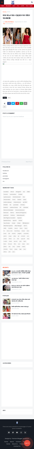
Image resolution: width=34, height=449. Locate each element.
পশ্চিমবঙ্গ (10, 241)
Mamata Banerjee (8, 210)
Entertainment (17, 197)
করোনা (2, 6)
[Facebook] (9, 103)
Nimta (12, 212)
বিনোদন (8, 12)
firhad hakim (7, 199)
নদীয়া (18, 239)
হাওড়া (24, 249)
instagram (6, 178)
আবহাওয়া (16, 228)
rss (3, 181)
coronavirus (13, 194)
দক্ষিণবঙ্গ (10, 239)
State (20, 220)
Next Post (29, 162)
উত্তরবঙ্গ (23, 231)
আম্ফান (26, 228)
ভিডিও (15, 244)
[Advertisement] (17, 341)
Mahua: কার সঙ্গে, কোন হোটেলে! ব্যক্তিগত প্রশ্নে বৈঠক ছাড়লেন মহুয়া (21, 286)
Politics (13, 215)
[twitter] (17, 259)
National (6, 212)
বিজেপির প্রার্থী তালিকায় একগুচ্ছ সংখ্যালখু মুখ (20, 306)
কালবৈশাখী (13, 233)
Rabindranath (20, 215)
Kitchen (23, 205)
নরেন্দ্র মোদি (23, 239)
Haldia (19, 199)
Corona (6, 194)
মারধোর (23, 244)
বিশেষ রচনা (10, 244)
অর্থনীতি (5, 228)
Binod (12, 191)
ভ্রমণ (19, 244)
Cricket (20, 194)
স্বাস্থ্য (20, 249)
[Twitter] (13, 103)
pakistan (6, 215)
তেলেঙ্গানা (5, 239)
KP (20, 207)
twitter (5, 173)
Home (4, 12)
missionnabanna (19, 210)
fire (24, 197)
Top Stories (7, 223)
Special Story (7, 220)
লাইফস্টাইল (6, 249)
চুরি (18, 236)
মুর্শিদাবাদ (5, 246)
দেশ (14, 239)
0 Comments (9, 23)
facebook (6, 171)
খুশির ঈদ (5, 236)
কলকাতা (5, 233)
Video (18, 223)
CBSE (28, 191)
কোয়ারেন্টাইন (19, 233)
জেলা (28, 236)
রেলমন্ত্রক (18, 246)
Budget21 (18, 191)
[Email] (25, 103)
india (24, 199)
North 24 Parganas (21, 212)
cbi (24, 191)
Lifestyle (25, 207)
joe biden (15, 205)
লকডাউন (23, 246)
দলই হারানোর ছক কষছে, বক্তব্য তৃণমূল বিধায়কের (21, 314)
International (17, 202)
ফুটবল (14, 6)
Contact (18, 442)
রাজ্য (9, 246)
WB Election (26, 223)
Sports (15, 220)
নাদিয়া (28, 239)
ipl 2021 (25, 202)
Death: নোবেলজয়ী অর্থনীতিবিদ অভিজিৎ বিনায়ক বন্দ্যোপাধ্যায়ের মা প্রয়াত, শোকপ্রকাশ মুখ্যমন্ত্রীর (21, 272)
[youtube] (17, 260)
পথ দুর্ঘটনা (5, 241)
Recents (6, 267)
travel (13, 223)
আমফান (21, 228)
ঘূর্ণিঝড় (15, 236)
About (12, 442)
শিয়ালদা (11, 249)
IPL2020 (8, 6)
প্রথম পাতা (15, 241)
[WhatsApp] (21, 103)
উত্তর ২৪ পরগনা (9, 231)
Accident (6, 191)
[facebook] (17, 258)
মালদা (28, 244)
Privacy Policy (24, 444)
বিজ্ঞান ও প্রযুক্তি (29, 6)
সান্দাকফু (16, 249)
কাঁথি (9, 233)
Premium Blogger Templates (20, 438)
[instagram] (17, 261)
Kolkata (6, 207)
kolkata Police (14, 207)
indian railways (8, 202)
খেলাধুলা (10, 236)
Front (14, 199)
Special (19, 218)
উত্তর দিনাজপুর (17, 231)
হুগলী (9, 252)
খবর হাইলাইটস (26, 233)
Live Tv (27, 443)
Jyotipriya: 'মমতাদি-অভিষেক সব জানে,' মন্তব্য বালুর (20, 279)
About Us (15, 444)
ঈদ (4, 231)
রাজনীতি (22, 6)
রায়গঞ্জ (14, 246)
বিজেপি (25, 241)
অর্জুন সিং (25, 225)
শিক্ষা (18, 6)
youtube (5, 176)
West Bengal (18, 225)
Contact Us (17, 446)
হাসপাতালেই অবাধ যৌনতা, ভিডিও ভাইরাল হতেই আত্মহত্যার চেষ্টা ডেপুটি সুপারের (21, 300)
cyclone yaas (7, 197)
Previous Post (6, 162)
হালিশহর (5, 252)
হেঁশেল (14, 252)
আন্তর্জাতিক (10, 228)
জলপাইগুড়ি (23, 236)
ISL (10, 205)
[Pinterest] (17, 103)
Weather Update (8, 225)
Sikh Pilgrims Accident (9, 218)
